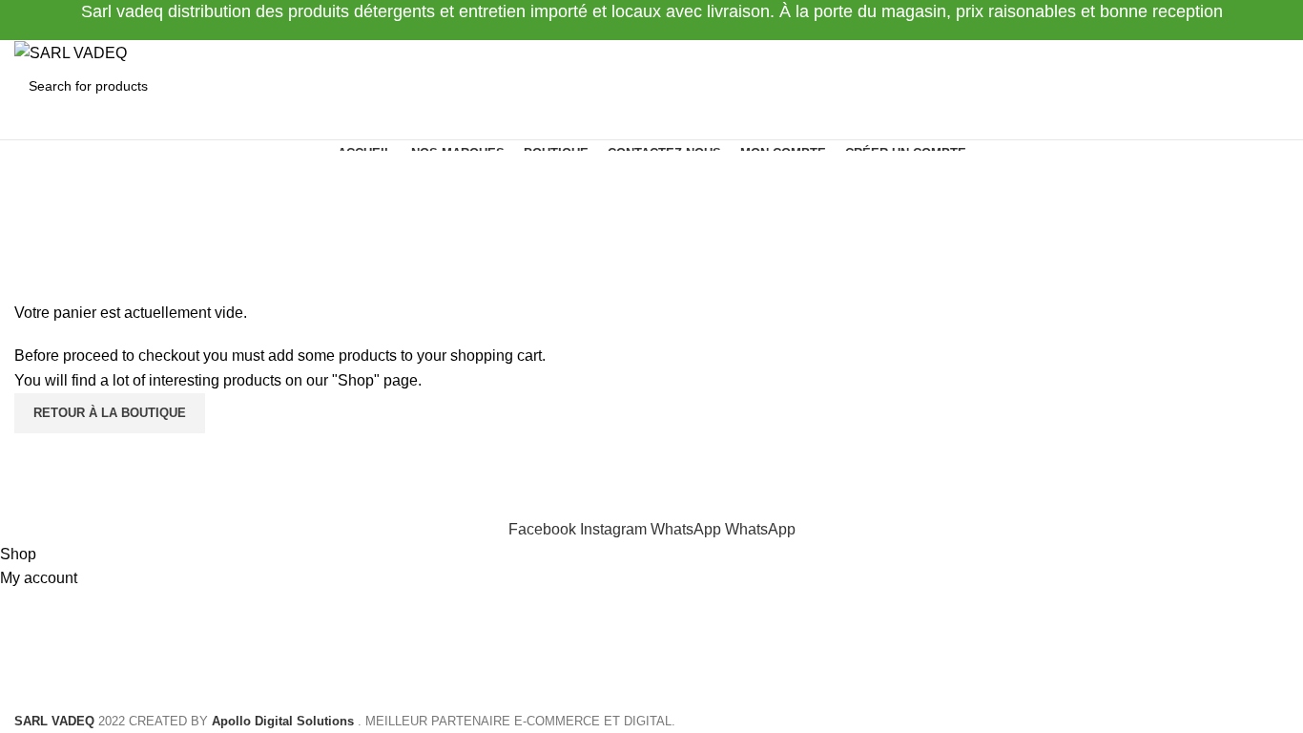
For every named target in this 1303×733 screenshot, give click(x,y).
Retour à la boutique (109, 413)
